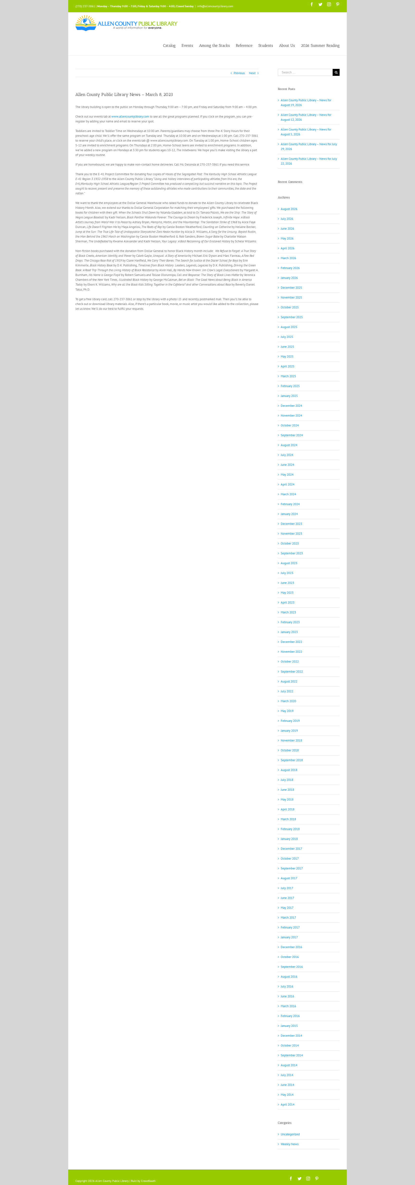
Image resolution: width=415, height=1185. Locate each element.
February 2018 (290, 829)
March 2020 (288, 701)
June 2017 (287, 898)
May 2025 (287, 356)
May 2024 (287, 475)
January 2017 (289, 937)
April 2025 (287, 366)
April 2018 (287, 809)
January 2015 (289, 1026)
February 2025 (290, 386)
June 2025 (287, 347)
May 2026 (287, 238)
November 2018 (291, 740)
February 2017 (290, 927)
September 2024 (292, 435)
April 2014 (287, 1104)
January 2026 (289, 278)
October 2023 (290, 543)
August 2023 (289, 563)
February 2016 (290, 1016)
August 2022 (289, 681)
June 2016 (287, 996)
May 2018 (287, 799)
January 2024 (289, 514)
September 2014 (292, 1055)
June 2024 (287, 465)
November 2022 (291, 652)
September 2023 (292, 553)
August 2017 (289, 878)
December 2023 (291, 524)
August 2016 (289, 977)
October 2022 (290, 661)
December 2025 (291, 288)
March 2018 (288, 819)
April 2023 (287, 602)
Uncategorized (290, 1134)
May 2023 (287, 593)
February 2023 (290, 622)
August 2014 (289, 1065)
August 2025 (289, 327)
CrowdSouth (148, 1181)
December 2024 (291, 406)
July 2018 (287, 780)
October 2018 (290, 750)
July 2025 (287, 337)
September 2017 (292, 868)
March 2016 (288, 1006)
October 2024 (290, 425)
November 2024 (291, 415)
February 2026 (290, 268)
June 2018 (287, 790)
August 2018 (289, 770)
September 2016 (292, 967)
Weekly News (290, 1144)
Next (252, 73)
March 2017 (288, 918)
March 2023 (288, 612)
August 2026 (289, 209)
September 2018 (292, 760)
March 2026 (288, 258)
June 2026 (287, 229)
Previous (239, 73)
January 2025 (289, 396)
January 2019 (289, 731)
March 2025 (288, 376)
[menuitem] (172, 45)
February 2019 (290, 721)
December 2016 (291, 947)
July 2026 (287, 219)
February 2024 (290, 504)
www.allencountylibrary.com (130, 116)
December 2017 (291, 849)
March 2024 (288, 494)
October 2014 (290, 1045)
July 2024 (287, 455)
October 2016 (290, 957)
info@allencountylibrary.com (215, 6)
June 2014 (287, 1085)
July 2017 (287, 888)
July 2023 (287, 573)
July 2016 (287, 986)
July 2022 (287, 691)
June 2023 (287, 583)
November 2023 (291, 534)
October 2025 (290, 307)
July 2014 (287, 1075)
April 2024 (287, 484)
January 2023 (289, 632)
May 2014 (287, 1095)
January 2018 (289, 839)
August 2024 (289, 445)
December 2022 (291, 642)
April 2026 (287, 248)
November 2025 (291, 297)
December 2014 (291, 1036)
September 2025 (292, 317)
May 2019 (287, 711)
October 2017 (290, 858)
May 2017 (287, 908)
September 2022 (292, 672)
